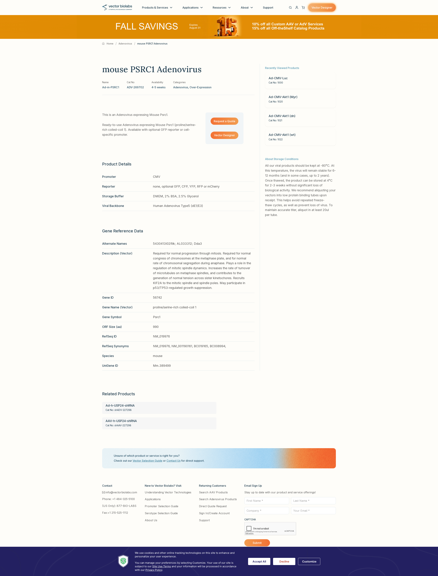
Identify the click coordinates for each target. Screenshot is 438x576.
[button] (290, 7)
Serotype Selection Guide (161, 513)
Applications (190, 7)
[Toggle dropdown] (171, 7)
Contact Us (173, 460)
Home (110, 43)
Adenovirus (125, 43)
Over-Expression (200, 87)
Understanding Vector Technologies (168, 492)
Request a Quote (224, 121)
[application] (219, 561)
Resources (219, 7)
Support (268, 7)
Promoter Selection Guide (161, 506)
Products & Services (155, 7)
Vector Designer (322, 7)
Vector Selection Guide (147, 460)
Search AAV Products (213, 492)
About (245, 7)
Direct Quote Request (213, 506)
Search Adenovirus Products (218, 499)
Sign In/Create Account (214, 513)
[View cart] (303, 7)
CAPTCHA (250, 519)
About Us (151, 520)
